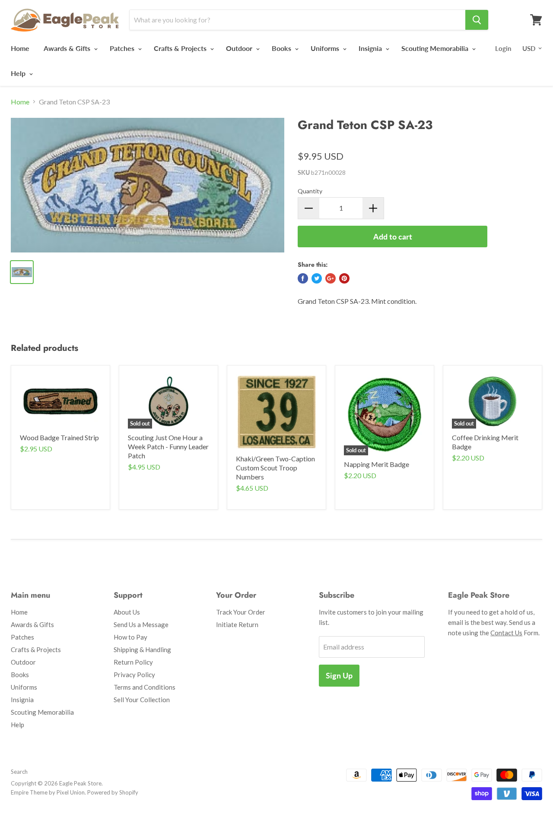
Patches (123, 48)
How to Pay (130, 637)
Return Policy (133, 662)
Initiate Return (237, 624)
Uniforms (326, 48)
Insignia (371, 48)
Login (503, 48)
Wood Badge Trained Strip (59, 437)
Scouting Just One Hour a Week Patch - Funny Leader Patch (168, 446)
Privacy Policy (134, 674)
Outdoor (240, 48)
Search (19, 771)
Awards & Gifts (68, 48)
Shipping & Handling (142, 649)
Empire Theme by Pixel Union (48, 792)
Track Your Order (240, 612)
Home (20, 48)
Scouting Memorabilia (435, 48)
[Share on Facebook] (303, 278)
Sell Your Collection (142, 699)
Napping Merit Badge (376, 464)
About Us (127, 612)
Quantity (310, 191)
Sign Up (339, 675)
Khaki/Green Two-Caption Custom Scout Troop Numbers (275, 467)
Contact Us (506, 633)
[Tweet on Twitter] (316, 278)
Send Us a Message (141, 624)
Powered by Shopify (112, 792)
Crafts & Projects (181, 48)
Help (19, 73)
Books (282, 48)
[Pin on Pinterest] (344, 278)
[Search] (476, 20)
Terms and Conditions (144, 687)
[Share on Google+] (330, 278)
